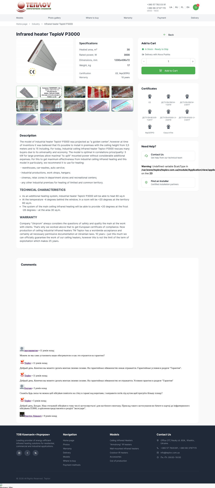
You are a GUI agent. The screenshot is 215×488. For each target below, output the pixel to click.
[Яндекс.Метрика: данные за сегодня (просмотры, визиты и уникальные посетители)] (6, 485)
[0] (196, 7)
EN (188, 7)
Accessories (115, 456)
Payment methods (71, 465)
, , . (178, 441)
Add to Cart (171, 70)
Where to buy (92, 18)
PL (182, 7)
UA (170, 7)
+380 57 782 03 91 (156, 4)
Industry (36, 24)
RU (176, 7)
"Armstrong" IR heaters (121, 444)
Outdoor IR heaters (119, 452)
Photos (66, 444)
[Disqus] (107, 305)
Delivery (195, 18)
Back (171, 34)
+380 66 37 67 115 (156, 8)
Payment (162, 18)
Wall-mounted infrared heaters (124, 448)
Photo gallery (54, 18)
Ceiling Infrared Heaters (121, 440)
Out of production (118, 461)
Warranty (128, 18)
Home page (21, 24)
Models (19, 18)
